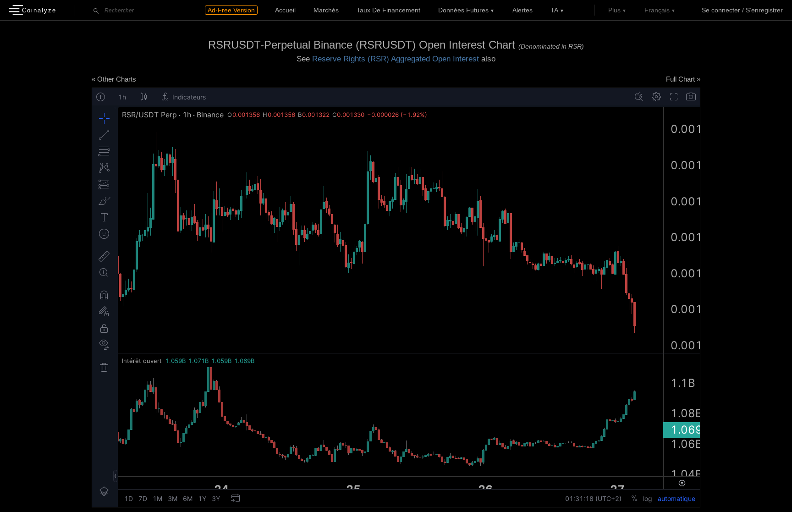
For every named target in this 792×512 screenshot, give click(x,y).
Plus (614, 10)
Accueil (285, 10)
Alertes (522, 10)
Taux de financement (388, 10)
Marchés (326, 10)
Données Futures (463, 10)
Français (657, 10)
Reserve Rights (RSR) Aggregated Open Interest (395, 59)
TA (554, 10)
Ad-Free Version (231, 10)
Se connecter (721, 10)
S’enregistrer (764, 10)
